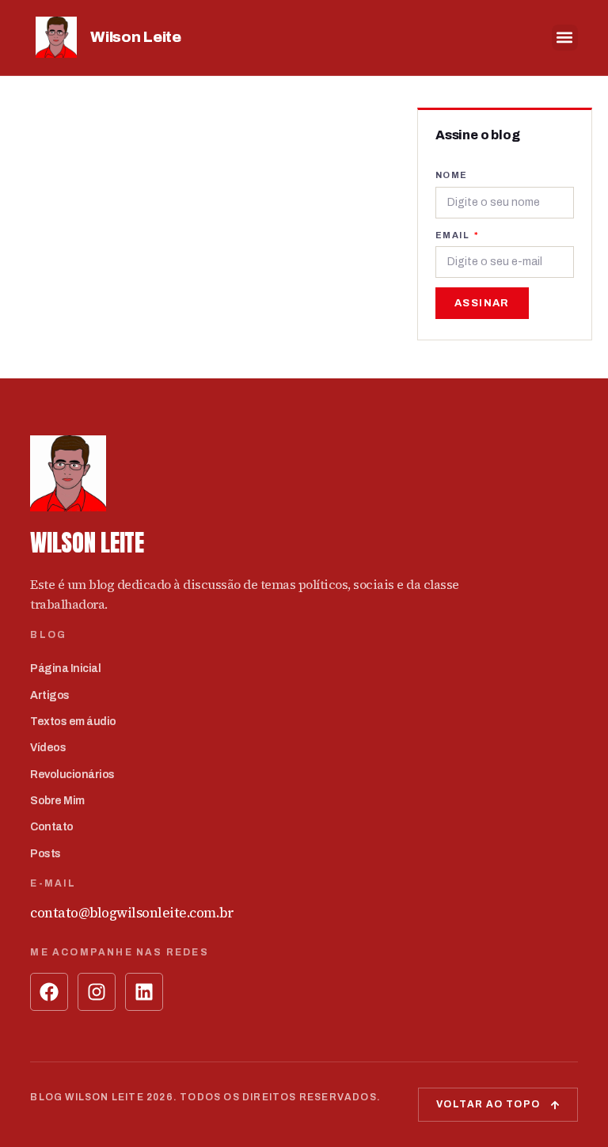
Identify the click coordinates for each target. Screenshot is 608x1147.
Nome (451, 175)
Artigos (50, 695)
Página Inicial (65, 668)
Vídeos (48, 748)
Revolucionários (72, 774)
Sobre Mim (57, 801)
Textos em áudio (73, 721)
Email (453, 235)
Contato (52, 827)
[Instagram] (97, 992)
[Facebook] (49, 992)
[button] (565, 38)
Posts (45, 854)
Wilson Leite (135, 36)
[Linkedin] (144, 992)
